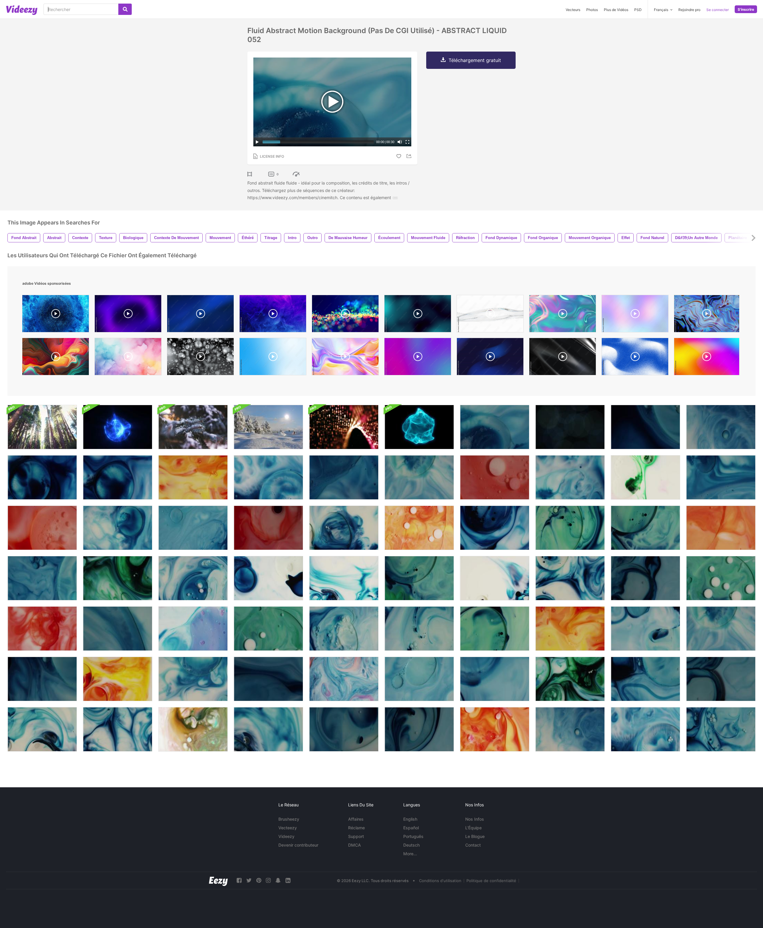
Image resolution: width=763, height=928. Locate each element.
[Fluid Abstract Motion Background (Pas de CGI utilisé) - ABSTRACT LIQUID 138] (721, 679)
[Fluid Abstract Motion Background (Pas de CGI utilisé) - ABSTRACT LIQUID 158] (117, 628)
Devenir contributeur (298, 845)
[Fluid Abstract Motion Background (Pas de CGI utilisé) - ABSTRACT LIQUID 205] (645, 679)
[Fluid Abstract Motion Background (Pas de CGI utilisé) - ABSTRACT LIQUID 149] (494, 477)
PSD (638, 9)
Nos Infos (474, 819)
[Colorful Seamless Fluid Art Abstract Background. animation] (706, 315)
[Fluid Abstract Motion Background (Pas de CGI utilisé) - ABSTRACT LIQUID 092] (645, 729)
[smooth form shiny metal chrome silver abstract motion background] (562, 358)
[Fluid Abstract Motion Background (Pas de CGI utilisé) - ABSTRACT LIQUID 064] (42, 628)
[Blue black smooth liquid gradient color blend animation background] (417, 315)
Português (413, 836)
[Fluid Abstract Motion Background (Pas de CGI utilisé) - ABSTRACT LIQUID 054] (344, 477)
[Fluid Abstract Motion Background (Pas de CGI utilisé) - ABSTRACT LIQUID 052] (494, 427)
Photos (592, 9)
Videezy (286, 836)
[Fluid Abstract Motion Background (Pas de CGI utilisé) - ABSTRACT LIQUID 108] (494, 729)
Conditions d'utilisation (440, 880)
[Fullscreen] (407, 142)
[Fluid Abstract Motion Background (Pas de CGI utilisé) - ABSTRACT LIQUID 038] (570, 679)
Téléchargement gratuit (475, 60)
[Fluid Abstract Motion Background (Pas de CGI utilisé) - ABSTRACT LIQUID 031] (721, 427)
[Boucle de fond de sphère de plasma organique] (419, 427)
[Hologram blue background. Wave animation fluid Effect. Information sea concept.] (200, 315)
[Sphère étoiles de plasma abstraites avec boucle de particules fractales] (117, 427)
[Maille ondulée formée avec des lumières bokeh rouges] (344, 427)
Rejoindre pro (689, 9)
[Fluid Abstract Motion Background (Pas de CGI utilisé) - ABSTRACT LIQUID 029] (117, 477)
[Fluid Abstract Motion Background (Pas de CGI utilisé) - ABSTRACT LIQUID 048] (570, 477)
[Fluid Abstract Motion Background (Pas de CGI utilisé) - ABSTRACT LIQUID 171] (494, 628)
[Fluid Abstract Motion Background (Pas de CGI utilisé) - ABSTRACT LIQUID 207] (645, 427)
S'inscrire (746, 9)
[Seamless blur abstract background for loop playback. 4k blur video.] (635, 315)
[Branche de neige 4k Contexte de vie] (193, 427)
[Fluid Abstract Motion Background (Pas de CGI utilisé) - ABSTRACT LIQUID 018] (193, 729)
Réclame (356, 827)
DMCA (354, 845)
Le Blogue (475, 836)
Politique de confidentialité (491, 880)
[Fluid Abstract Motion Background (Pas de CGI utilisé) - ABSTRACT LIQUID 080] (570, 628)
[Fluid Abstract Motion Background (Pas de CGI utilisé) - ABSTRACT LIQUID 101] (193, 628)
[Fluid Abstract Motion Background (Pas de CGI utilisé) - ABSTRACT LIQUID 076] (117, 679)
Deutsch (411, 845)
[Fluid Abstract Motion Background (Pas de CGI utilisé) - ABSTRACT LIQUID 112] (721, 528)
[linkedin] (288, 880)
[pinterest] (258, 880)
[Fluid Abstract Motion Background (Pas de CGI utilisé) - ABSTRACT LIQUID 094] (268, 477)
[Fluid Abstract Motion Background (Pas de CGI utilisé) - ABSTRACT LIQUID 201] (419, 628)
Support (356, 836)
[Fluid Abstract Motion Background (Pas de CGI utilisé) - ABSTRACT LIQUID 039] (117, 578)
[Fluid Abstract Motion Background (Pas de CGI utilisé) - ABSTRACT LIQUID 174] (419, 578)
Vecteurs (573, 9)
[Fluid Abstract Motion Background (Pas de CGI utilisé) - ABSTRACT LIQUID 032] (570, 729)
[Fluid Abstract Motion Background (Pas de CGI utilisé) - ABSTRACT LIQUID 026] (494, 528)
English (410, 819)
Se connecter (717, 9)
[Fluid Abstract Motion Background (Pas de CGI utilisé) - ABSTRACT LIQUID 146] (268, 528)
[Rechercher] (125, 9)
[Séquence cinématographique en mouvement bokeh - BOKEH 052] (570, 427)
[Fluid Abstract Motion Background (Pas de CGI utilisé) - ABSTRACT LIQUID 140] (419, 729)
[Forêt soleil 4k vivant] (42, 427)
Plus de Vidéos (616, 9)
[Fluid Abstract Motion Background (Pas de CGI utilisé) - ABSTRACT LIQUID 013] (344, 679)
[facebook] (239, 880)
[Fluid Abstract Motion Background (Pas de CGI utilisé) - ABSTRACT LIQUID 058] (419, 679)
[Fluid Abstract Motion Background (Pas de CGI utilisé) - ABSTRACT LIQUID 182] (570, 578)
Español (411, 827)
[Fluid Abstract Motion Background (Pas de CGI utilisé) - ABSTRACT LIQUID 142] (344, 729)
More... (410, 853)
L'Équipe (473, 827)
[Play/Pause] (257, 142)
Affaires (356, 819)
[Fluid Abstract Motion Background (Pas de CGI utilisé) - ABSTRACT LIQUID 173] (645, 528)
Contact (473, 845)
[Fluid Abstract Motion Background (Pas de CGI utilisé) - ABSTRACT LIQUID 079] (193, 477)
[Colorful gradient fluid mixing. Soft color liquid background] (417, 358)
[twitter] (249, 880)
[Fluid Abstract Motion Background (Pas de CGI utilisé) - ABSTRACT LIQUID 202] (721, 729)
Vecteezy (287, 827)
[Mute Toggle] (399, 142)
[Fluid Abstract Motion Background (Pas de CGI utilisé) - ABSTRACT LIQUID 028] (42, 477)
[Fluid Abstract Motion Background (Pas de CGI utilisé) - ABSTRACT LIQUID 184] (117, 729)
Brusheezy (288, 819)
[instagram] (268, 880)
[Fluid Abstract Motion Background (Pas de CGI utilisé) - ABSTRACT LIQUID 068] (42, 528)
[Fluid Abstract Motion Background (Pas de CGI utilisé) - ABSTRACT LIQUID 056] (721, 477)
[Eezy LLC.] (218, 880)
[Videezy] (22, 10)
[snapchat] (278, 880)
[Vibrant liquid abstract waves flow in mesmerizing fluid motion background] (345, 358)
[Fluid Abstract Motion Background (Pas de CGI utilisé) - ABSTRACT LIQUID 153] (268, 729)
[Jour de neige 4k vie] (268, 427)
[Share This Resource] (410, 156)
